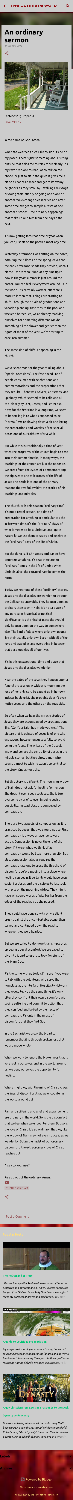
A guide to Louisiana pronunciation (25, 1341)
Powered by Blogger (39, 1479)
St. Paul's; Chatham (17, 1188)
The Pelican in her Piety (18, 1275)
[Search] (68, 5)
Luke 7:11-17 (13, 122)
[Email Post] (6, 1184)
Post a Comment (17, 1216)
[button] (6, 53)
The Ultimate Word (33, 5)
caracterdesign (45, 1487)
